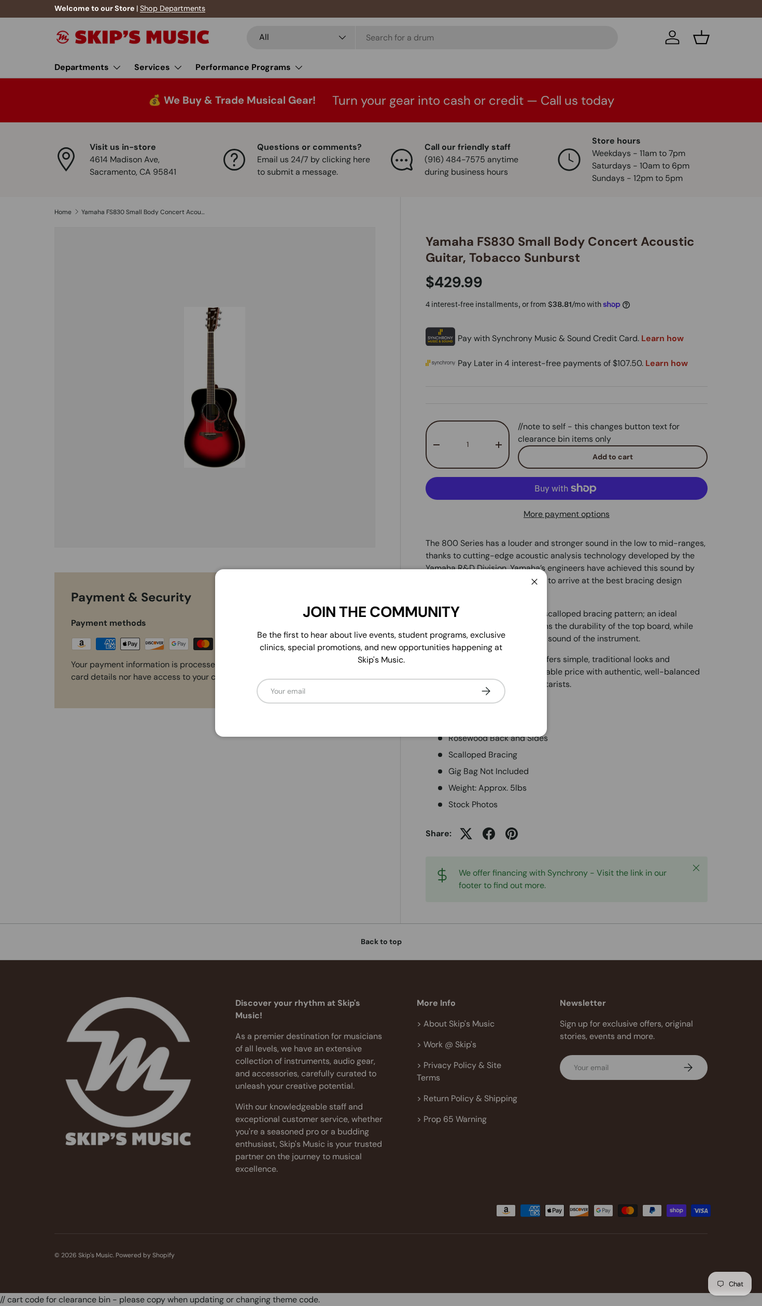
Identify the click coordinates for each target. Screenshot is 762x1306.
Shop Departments (172, 8)
